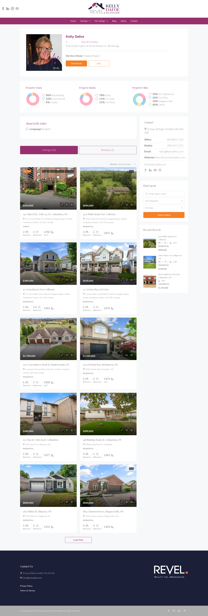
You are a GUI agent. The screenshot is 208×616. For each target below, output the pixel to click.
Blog (114, 21)
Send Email (76, 63)
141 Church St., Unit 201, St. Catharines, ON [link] (45, 214)
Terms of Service (27, 590)
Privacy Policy (26, 586)
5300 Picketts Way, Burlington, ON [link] (100, 364)
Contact (134, 21)
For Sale (46, 171)
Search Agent (164, 215)
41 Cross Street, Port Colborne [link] (39, 289)
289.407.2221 (175, 145)
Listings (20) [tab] (49, 150)
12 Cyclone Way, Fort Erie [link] (96, 289)
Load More (78, 540)
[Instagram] (160, 170)
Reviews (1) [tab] (107, 150)
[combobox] (126, 164)
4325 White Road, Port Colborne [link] (99, 214)
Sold (131, 171)
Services (84, 21)
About (123, 21)
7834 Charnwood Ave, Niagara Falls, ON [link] (103, 511)
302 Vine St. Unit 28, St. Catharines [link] (40, 439)
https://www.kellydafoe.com (169, 157)
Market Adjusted (57, 171)
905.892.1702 (175, 139)
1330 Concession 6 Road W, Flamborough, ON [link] (46, 364)
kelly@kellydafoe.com (172, 151)
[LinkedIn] (151, 170)
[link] (48, 188)
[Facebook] (146, 170)
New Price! (69, 171)
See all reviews (89, 42)
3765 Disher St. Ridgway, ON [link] (37, 511)
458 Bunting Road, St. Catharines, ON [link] (102, 439)
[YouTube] (155, 170)
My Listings (100, 21)
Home (73, 21)
